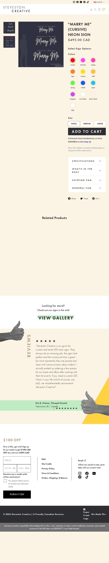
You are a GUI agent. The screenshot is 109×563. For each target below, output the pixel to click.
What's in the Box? (82, 170)
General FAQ (81, 188)
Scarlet (72, 60)
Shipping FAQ (82, 180)
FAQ (44, 459)
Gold (93, 71)
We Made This (98, 514)
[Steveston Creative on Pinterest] (79, 477)
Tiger (72, 71)
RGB (72, 105)
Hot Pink (83, 60)
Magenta (72, 94)
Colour (71, 54)
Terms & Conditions (50, 473)
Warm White (93, 94)
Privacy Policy (48, 468)
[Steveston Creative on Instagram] (79, 473)
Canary (83, 71)
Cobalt (83, 83)
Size (70, 117)
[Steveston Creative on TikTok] (87, 477)
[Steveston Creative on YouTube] (94, 473)
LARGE (100, 123)
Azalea (93, 60)
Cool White (83, 94)
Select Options (43, 279)
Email (80, 460)
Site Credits (47, 463)
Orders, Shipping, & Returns (54, 477)
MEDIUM (87, 123)
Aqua (93, 83)
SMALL (74, 123)
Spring (72, 83)
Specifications (83, 161)
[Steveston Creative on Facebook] (87, 473)
